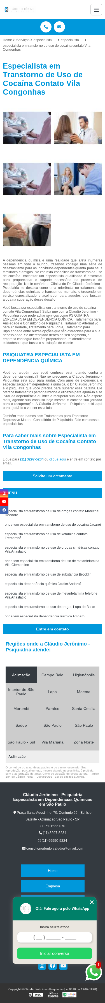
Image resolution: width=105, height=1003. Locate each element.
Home (52, 871)
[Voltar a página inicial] (19, 9)
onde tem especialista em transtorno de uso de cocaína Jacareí (53, 525)
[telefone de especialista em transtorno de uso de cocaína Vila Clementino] (27, 230)
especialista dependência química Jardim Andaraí (43, 584)
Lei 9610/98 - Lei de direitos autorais (60, 776)
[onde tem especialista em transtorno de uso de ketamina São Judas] (27, 179)
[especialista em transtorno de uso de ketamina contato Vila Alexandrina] (78, 179)
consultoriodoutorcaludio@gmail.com (54, 848)
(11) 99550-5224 (54, 841)
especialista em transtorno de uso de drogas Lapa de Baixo (50, 607)
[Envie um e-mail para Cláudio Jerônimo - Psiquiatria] (59, 26)
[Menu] (96, 9)
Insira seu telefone (54, 927)
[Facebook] (52, 965)
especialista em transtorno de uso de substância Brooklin (48, 574)
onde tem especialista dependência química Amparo (45, 616)
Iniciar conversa (54, 953)
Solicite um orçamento (52, 476)
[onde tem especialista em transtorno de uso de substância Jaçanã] (78, 128)
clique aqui (57, 459)
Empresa (52, 886)
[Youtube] (63, 965)
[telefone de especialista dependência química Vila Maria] (27, 128)
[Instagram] (42, 965)
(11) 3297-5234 (32, 459)
